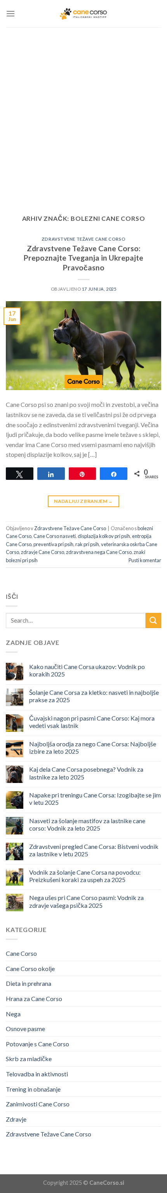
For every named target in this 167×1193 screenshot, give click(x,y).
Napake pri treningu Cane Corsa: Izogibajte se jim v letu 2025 (95, 798)
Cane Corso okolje (30, 968)
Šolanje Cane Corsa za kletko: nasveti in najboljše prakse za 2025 (94, 696)
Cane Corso (21, 953)
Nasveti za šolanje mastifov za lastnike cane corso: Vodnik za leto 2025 (87, 824)
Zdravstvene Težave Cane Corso (83, 238)
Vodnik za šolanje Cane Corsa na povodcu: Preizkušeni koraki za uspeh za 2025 (85, 875)
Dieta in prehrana (28, 983)
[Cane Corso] (83, 13)
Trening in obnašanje (33, 1089)
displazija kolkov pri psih (104, 536)
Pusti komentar (145, 560)
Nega (13, 1013)
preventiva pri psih (53, 544)
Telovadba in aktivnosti (37, 1074)
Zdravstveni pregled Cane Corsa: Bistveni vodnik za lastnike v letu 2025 (93, 850)
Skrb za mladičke (29, 1058)
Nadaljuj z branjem (83, 501)
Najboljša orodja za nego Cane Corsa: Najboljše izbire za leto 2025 (92, 747)
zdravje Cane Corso (42, 552)
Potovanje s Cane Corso (37, 1043)
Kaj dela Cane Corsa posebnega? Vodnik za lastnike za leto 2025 (86, 772)
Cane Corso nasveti (54, 536)
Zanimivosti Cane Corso (38, 1104)
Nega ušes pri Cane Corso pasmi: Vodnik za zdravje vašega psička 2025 (86, 901)
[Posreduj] (153, 620)
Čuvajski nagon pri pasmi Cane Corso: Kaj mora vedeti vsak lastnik (92, 721)
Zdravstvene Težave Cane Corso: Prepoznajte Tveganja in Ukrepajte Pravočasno (83, 258)
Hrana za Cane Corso (34, 998)
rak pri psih (87, 544)
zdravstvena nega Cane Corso (99, 552)
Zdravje (16, 1119)
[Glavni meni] (10, 13)
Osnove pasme (25, 1028)
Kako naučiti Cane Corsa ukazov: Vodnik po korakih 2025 (87, 670)
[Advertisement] (83, 115)
